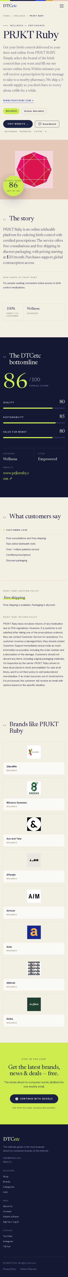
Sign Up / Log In (11, 1221)
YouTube (7, 1236)
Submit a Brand (11, 1216)
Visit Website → (18, 124)
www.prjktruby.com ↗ (18, 100)
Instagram (10, 131)
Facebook (25, 131)
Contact (7, 1211)
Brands (6, 1181)
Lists (5, 1192)
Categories (8, 1186)
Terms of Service (28, 1269)
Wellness (19, 16)
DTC (10, 6)
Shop (5, 1176)
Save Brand (49, 124)
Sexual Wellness (34, 111)
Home (6, 16)
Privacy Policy (9, 1269)
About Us (7, 1206)
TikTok (38, 131)
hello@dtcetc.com (12, 1158)
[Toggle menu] (62, 6)
